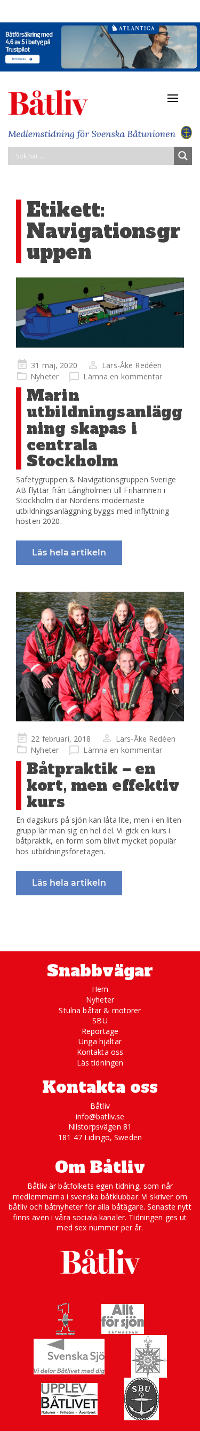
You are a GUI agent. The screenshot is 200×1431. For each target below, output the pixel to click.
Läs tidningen (100, 1063)
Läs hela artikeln (69, 552)
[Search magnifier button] (183, 156)
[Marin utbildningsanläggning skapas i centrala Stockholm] (100, 312)
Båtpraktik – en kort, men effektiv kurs (103, 785)
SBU (99, 1020)
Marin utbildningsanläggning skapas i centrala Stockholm (104, 428)
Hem (100, 989)
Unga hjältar (100, 1041)
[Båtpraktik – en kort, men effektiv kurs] (100, 656)
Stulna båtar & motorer (100, 1010)
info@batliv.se (100, 1116)
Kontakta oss (100, 1052)
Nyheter (44, 376)
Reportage (100, 1031)
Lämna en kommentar (122, 376)
